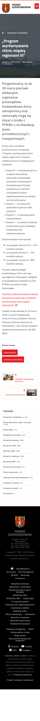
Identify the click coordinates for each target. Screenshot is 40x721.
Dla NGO (14, 575)
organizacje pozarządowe (13, 359)
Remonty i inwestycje (11, 456)
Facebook (14, 646)
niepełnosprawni (10, 352)
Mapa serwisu (20, 636)
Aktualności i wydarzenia (17, 33)
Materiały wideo (9, 451)
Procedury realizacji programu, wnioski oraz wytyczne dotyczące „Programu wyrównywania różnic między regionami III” (20, 299)
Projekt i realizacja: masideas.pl (20, 680)
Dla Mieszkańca (23, 569)
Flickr (14, 650)
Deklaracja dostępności (16, 629)
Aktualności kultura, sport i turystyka (17, 422)
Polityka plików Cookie (20, 632)
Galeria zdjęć (8, 430)
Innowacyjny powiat (10, 488)
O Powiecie (20, 578)
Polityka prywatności (23, 674)
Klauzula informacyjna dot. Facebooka (20, 640)
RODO (31, 629)
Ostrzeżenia (7, 493)
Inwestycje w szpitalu (11, 483)
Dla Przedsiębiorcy (26, 572)
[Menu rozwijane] (37, 6)
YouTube (28, 646)
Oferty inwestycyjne (10, 472)
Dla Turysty (11, 572)
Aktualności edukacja (11, 440)
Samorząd (25, 575)
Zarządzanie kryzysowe (12, 435)
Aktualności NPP (9, 462)
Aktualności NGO (9, 446)
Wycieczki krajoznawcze (12, 467)
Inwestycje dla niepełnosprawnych (16, 477)
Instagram (26, 650)
